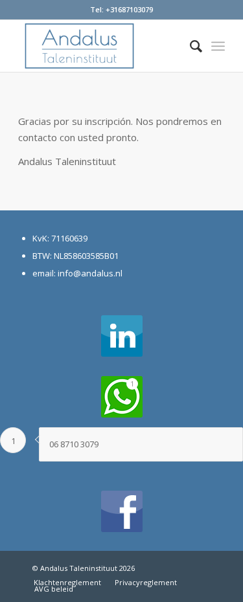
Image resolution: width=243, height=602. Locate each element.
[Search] (189, 46)
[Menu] (218, 45)
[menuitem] (189, 46)
